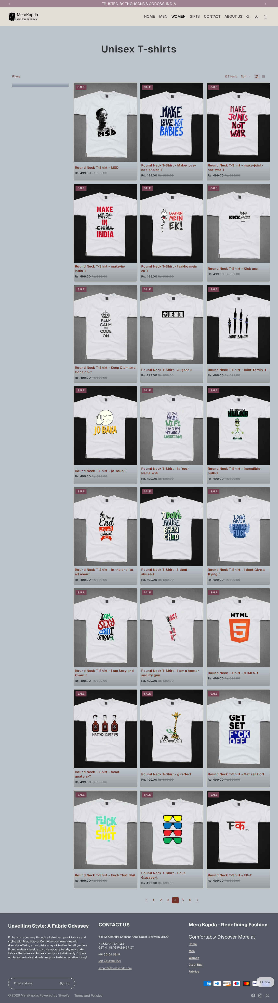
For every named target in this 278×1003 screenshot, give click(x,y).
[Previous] (146, 900)
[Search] (247, 16)
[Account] (256, 16)
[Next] (197, 900)
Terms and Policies (88, 995)
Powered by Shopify (54, 995)
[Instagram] (260, 995)
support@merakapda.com (115, 968)
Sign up (64, 983)
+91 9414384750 (110, 961)
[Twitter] (267, 995)
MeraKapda (29, 995)
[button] (245, 76)
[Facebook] (253, 995)
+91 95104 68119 (109, 954)
